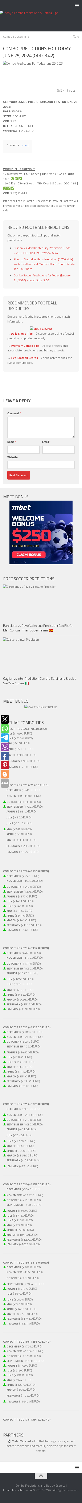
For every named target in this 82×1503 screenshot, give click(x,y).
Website (12, 457)
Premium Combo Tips (25, 345)
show (24, 145)
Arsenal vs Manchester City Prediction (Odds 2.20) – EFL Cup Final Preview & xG (42, 250)
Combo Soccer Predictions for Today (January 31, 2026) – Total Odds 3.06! (42, 277)
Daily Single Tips (22, 333)
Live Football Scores (24, 357)
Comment (14, 413)
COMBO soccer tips (16, 36)
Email (46, 442)
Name (11, 442)
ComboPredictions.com (18, 1490)
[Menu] (76, 5)
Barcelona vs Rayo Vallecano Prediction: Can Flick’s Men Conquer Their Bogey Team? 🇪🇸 (38, 628)
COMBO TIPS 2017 (15, 1419)
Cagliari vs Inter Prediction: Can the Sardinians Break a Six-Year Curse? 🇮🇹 (39, 681)
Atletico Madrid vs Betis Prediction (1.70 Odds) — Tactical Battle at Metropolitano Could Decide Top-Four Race (44, 264)
